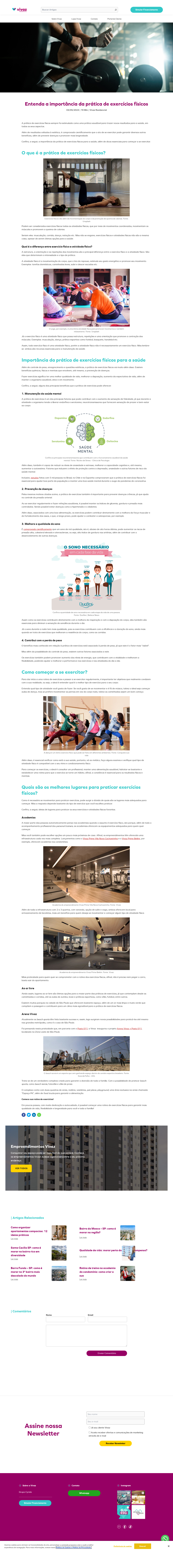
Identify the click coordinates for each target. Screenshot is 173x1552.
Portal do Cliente (114, 19)
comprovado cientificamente (38, 529)
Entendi (142, 1546)
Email (90, 1315)
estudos (35, 477)
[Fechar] (169, 1546)
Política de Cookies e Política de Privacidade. (73, 1547)
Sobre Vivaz (57, 19)
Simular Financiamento (146, 9)
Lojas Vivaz (76, 19)
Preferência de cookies (123, 1546)
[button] (124, 1497)
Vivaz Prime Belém (131, 838)
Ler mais (14, 1239)
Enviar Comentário (107, 1353)
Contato (94, 19)
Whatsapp (84, 1493)
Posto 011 (82, 1028)
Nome (49, 1315)
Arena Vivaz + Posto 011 (129, 1028)
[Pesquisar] (115, 10)
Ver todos (21, 1168)
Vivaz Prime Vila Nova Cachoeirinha (100, 838)
